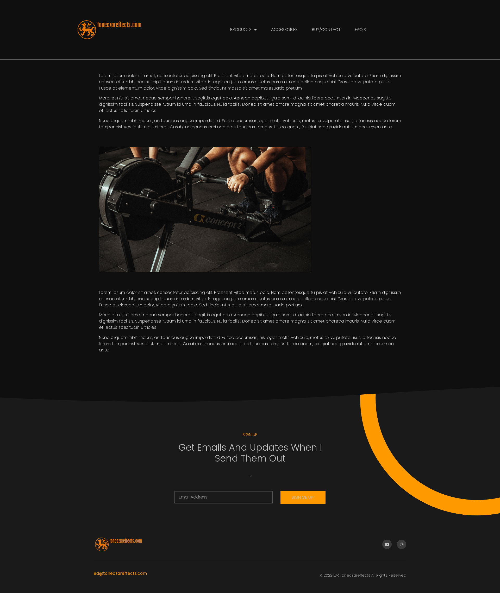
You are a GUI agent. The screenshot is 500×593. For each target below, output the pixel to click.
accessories (284, 30)
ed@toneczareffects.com (120, 573)
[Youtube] (387, 544)
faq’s (360, 30)
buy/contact (326, 30)
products (241, 30)
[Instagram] (401, 544)
